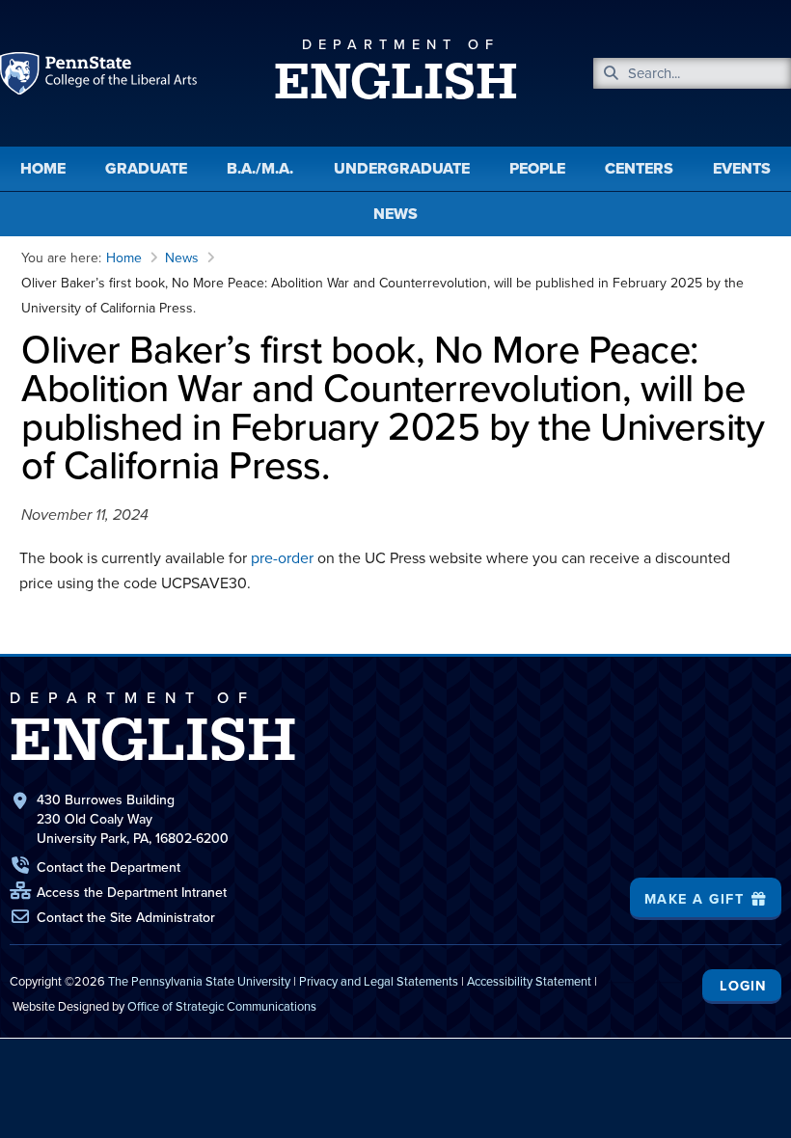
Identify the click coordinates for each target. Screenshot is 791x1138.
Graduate (146, 168)
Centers (639, 168)
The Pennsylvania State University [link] (199, 981)
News (395, 214)
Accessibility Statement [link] (529, 981)
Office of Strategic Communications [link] (221, 1006)
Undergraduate (402, 168)
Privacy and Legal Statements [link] (378, 981)
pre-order (282, 558)
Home (43, 168)
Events (742, 168)
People (537, 168)
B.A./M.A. (260, 168)
